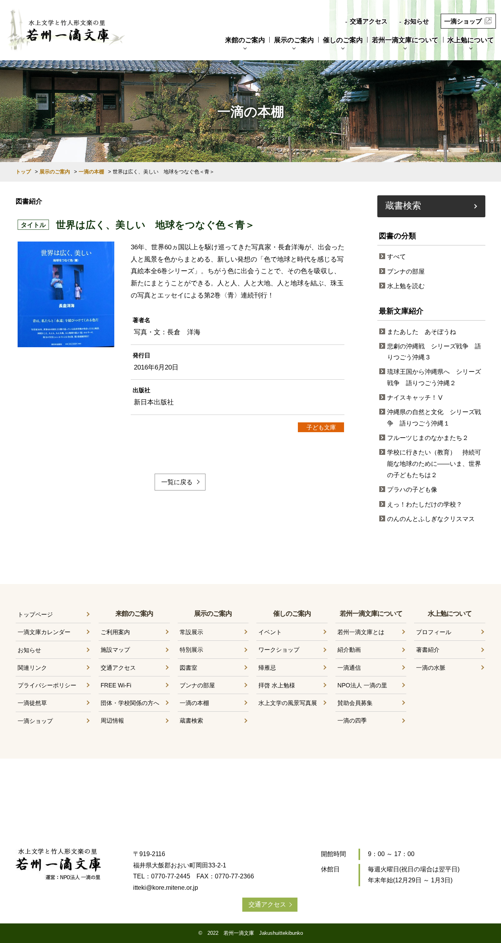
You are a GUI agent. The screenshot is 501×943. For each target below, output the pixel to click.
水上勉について (470, 40)
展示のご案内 (294, 40)
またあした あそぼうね (421, 331)
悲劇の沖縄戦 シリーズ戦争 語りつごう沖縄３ (434, 352)
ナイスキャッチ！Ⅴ (415, 397)
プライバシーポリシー (47, 685)
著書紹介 (428, 649)
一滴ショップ (463, 21)
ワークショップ (278, 649)
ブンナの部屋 (406, 271)
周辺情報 (112, 720)
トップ (23, 172)
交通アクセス (368, 21)
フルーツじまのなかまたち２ (428, 438)
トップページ (35, 614)
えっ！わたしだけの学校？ (424, 504)
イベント (270, 632)
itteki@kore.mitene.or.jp (165, 887)
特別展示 (191, 649)
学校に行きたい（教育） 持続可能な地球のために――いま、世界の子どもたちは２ (434, 463)
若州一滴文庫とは (360, 632)
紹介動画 (349, 649)
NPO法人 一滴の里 (362, 685)
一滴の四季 (352, 720)
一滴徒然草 (32, 703)
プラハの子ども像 (412, 489)
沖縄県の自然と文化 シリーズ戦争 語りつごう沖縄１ (434, 418)
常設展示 (191, 632)
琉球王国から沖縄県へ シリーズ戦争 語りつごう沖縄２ (434, 377)
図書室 (188, 667)
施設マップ (115, 649)
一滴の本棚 (91, 172)
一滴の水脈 (430, 667)
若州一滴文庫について (405, 40)
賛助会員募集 (355, 703)
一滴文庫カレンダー (44, 632)
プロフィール (433, 632)
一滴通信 (349, 667)
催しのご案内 (343, 40)
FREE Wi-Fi (116, 685)
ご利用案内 (115, 632)
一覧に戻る (177, 482)
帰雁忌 (267, 667)
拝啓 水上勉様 (276, 685)
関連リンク (32, 667)
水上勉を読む (406, 286)
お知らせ (416, 21)
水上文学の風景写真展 (287, 703)
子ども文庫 (321, 427)
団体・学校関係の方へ (130, 703)
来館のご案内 (245, 40)
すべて (396, 256)
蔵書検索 (403, 205)
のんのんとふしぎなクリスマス (431, 519)
